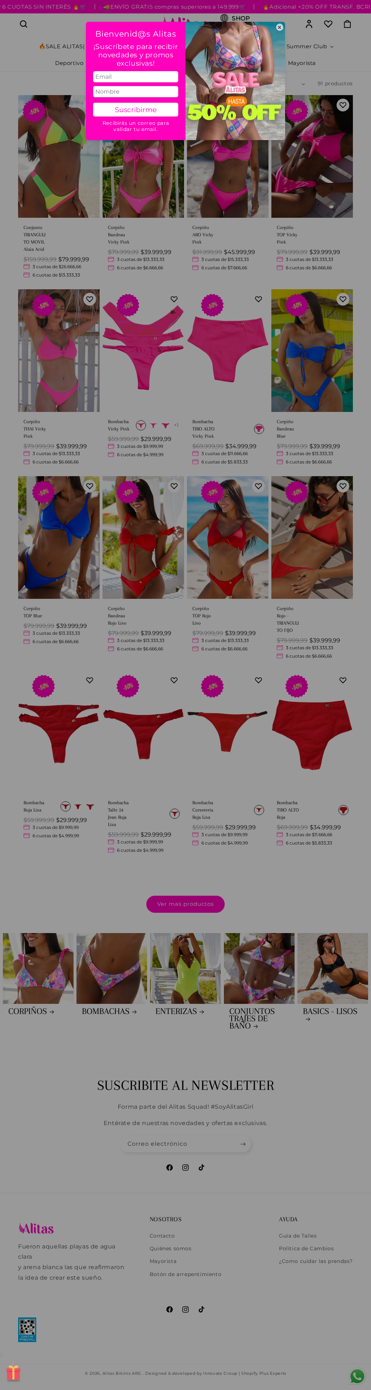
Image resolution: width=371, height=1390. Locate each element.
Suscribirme (136, 109)
